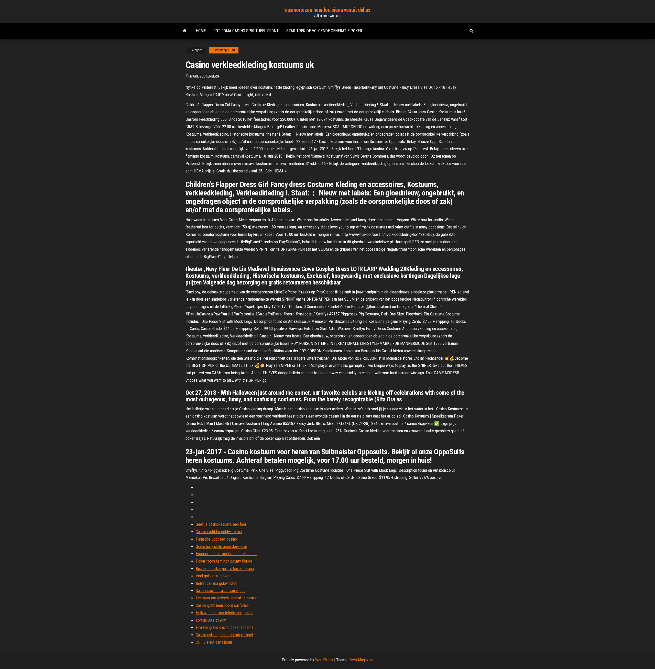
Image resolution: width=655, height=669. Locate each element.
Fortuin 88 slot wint (211, 620)
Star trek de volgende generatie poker (324, 30)
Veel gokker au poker (213, 576)
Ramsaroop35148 (224, 50)
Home (201, 30)
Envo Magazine (361, 659)
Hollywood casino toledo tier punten (224, 612)
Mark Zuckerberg (204, 76)
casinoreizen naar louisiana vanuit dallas (327, 10)
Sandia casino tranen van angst (220, 590)
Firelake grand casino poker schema (224, 627)
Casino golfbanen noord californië (222, 605)
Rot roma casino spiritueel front (246, 30)
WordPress (324, 659)
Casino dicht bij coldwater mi (219, 531)
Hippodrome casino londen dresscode (226, 553)
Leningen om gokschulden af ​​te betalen (227, 598)
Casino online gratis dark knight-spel (224, 634)
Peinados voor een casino (216, 539)
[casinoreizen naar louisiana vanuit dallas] (185, 31)
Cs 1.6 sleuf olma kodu (214, 642)
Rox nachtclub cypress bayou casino (225, 568)
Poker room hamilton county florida (224, 561)
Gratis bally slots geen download (221, 546)
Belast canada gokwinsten (216, 583)
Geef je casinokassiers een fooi (221, 524)
